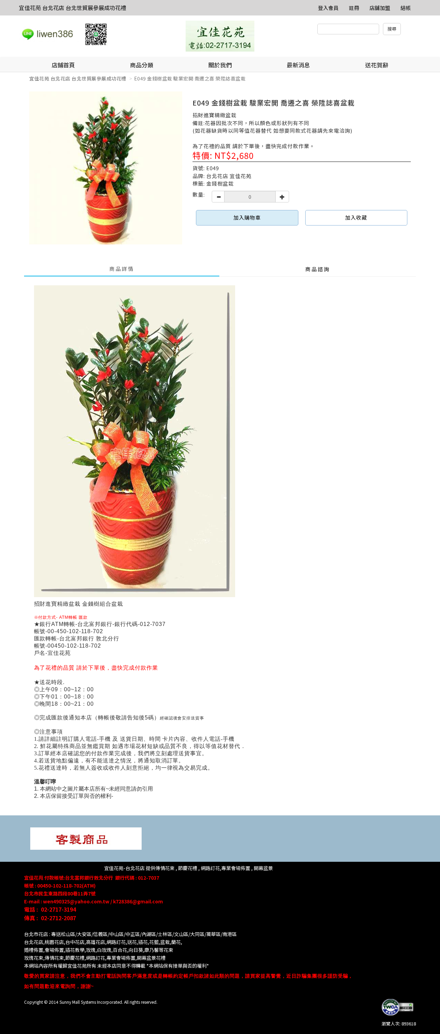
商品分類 (141, 64)
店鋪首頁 (63, 64)
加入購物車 (247, 217)
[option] (105, 167)
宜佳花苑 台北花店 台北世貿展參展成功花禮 (72, 7)
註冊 (354, 7)
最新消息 (298, 64)
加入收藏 (356, 217)
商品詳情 (121, 268)
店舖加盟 (380, 7)
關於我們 (220, 64)
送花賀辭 (376, 64)
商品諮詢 (317, 269)
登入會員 (328, 7)
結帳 (405, 7)
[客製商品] (86, 838)
